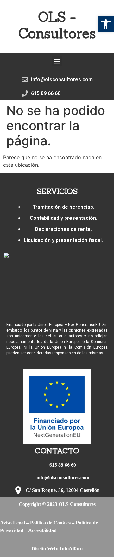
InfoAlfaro (71, 548)
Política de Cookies (50, 522)
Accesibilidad (42, 530)
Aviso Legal (12, 522)
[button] (106, 24)
